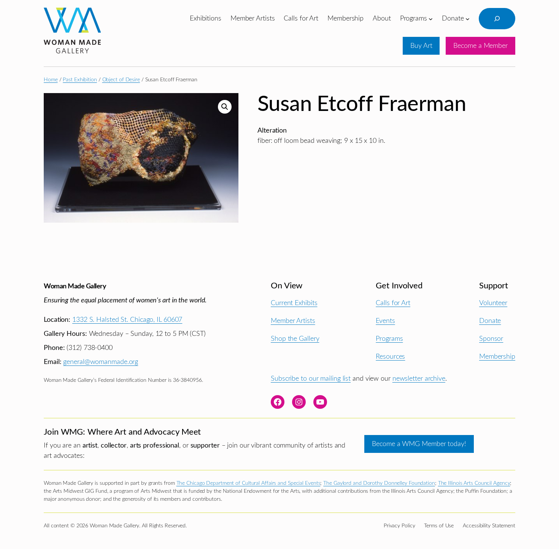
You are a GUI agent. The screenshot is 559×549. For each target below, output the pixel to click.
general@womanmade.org (100, 361)
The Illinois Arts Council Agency (474, 483)
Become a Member (480, 45)
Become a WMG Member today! (419, 444)
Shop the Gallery (295, 338)
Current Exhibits (294, 303)
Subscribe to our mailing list (311, 378)
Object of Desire (121, 79)
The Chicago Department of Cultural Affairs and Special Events (248, 483)
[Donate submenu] (467, 18)
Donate (490, 320)
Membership (497, 356)
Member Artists (293, 320)
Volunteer (493, 303)
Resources (390, 356)
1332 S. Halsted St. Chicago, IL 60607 (127, 319)
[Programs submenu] (431, 18)
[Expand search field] (497, 18)
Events (385, 320)
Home (51, 79)
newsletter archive (418, 378)
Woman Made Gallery (75, 286)
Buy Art (421, 45)
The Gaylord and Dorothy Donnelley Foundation (379, 483)
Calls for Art (393, 303)
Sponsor (491, 338)
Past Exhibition (80, 79)
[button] (225, 107)
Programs (389, 338)
